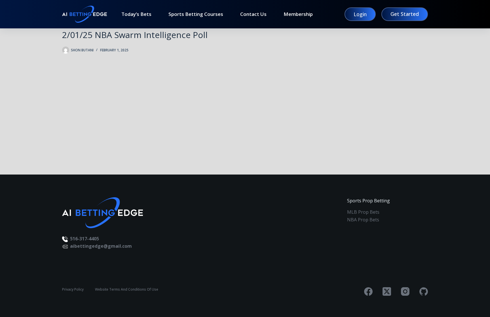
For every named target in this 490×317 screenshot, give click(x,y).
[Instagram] (405, 291)
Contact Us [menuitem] (253, 14)
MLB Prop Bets (363, 212)
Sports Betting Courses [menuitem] (195, 14)
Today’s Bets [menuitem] (136, 14)
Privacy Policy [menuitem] (73, 289)
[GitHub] (423, 291)
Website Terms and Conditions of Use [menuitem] (126, 289)
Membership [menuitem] (298, 14)
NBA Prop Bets (363, 220)
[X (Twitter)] (387, 291)
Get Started (404, 14)
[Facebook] (368, 291)
